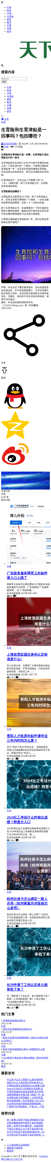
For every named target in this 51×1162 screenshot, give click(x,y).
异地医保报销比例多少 (14, 1020)
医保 (9, 10)
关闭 (3, 494)
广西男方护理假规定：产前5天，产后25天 (28, 1106)
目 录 (6, 497)
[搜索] (25, 116)
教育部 (10, 1151)
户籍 (9, 13)
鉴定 (9, 31)
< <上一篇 (6, 479)
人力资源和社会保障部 (18, 1145)
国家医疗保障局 (15, 1148)
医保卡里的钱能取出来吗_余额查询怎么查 (24, 1049)
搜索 (4, 82)
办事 (9, 28)
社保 (9, 7)
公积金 (10, 16)
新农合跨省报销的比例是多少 (17, 1029)
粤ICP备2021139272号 (12, 1159)
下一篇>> (5, 488)
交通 (9, 25)
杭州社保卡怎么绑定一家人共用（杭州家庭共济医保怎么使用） (27, 903)
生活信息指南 (10, 144)
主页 (6, 119)
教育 (9, 22)
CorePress (43, 1156)
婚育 (9, 19)
